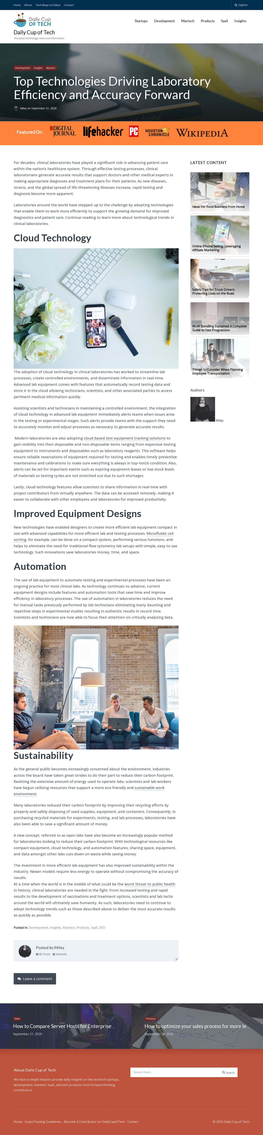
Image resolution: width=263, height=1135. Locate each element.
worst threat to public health (149, 884)
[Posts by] (17, 108)
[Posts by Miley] (25, 952)
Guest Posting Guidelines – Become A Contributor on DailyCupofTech (75, 1122)
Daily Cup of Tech (34, 32)
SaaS (224, 21)
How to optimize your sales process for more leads (199, 1026)
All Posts (44, 954)
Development (164, 21)
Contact (69, 5)
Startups (141, 21)
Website (61, 954)
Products (208, 21)
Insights (240, 21)
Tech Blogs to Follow (47, 5)
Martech (187, 21)
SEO (102, 927)
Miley (23, 108)
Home (17, 5)
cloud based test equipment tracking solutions (125, 438)
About (28, 5)
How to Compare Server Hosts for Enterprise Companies (75, 1026)
